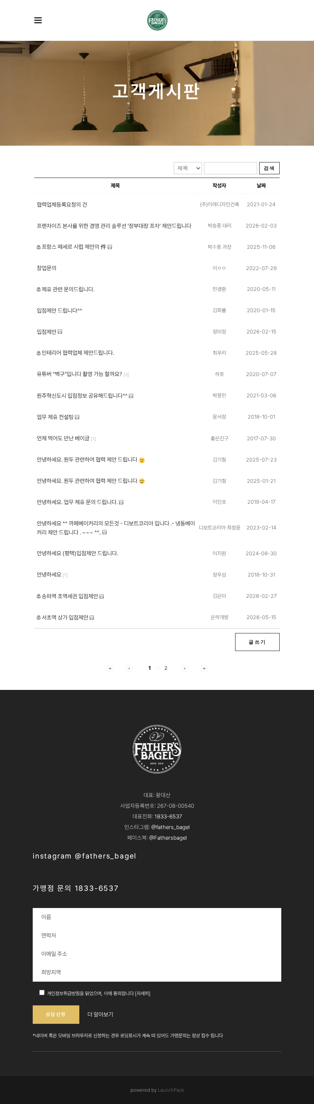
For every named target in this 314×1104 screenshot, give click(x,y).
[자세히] (142, 993)
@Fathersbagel (168, 837)
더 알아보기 (100, 1014)
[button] (110, 668)
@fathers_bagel (170, 827)
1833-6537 (168, 816)
